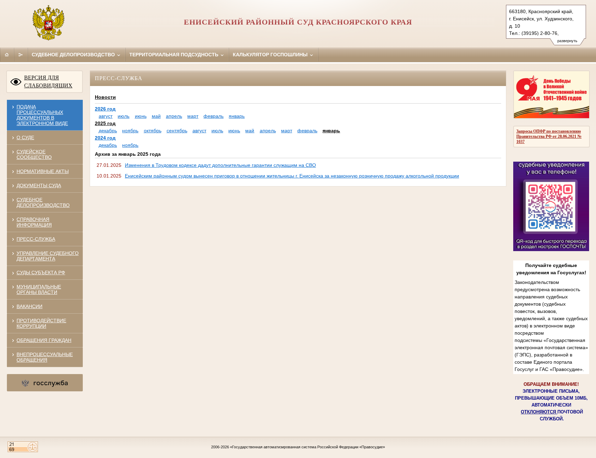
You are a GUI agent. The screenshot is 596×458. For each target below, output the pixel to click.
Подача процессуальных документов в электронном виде (42, 115)
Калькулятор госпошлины (271, 54)
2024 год (105, 138)
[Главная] (7, 54)
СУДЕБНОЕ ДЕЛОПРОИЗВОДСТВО (43, 202)
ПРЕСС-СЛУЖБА (36, 239)
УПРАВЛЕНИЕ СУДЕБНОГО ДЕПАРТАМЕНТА (48, 255)
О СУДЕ (25, 137)
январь (237, 116)
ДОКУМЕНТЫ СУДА (39, 185)
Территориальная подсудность (174, 54)
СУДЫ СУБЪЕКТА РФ (41, 272)
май (156, 116)
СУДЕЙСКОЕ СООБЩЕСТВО (34, 154)
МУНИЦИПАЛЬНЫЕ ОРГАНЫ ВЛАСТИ (39, 289)
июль (123, 116)
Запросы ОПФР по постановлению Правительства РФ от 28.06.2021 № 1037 (549, 136)
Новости (105, 97)
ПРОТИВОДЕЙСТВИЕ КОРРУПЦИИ (41, 323)
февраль (213, 116)
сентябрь (177, 130)
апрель (174, 116)
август (105, 116)
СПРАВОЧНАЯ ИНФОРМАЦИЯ (34, 222)
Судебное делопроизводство (74, 54)
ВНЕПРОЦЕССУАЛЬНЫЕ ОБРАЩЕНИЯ (45, 357)
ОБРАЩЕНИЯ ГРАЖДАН (44, 340)
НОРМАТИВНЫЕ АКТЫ (43, 171)
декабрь (108, 130)
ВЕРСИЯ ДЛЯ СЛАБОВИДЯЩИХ (48, 81)
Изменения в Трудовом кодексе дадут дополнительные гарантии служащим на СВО (220, 165)
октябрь (152, 130)
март (192, 116)
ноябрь (130, 130)
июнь (141, 116)
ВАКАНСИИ (29, 306)
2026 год (105, 109)
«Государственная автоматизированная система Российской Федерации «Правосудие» (307, 447)
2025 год (105, 123)
